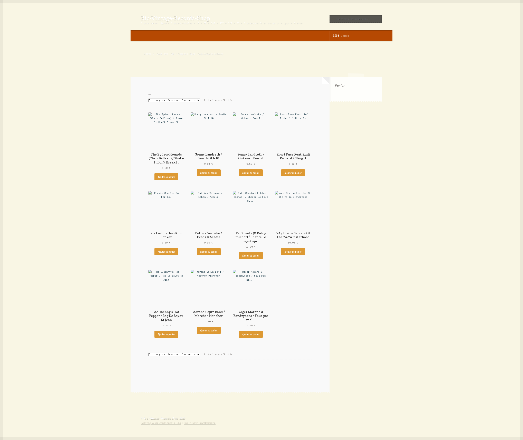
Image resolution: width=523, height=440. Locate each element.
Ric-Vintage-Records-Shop (175, 18)
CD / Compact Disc (183, 54)
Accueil (149, 54)
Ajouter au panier (166, 177)
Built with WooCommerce (200, 423)
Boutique (162, 54)
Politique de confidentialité (161, 423)
